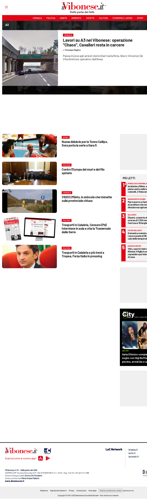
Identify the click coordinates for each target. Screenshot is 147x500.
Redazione (44, 491)
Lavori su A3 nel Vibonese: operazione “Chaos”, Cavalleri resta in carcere (98, 42)
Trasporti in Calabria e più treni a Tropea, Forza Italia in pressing (83, 254)
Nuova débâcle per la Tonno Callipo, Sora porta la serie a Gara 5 (85, 143)
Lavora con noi (128, 491)
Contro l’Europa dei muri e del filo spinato (83, 171)
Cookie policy (81, 491)
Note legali (92, 491)
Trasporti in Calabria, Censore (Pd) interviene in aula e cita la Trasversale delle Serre (86, 228)
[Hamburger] (3, 7)
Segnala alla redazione (58, 491)
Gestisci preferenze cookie (110, 490)
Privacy (71, 491)
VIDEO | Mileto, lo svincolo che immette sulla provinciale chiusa (87, 198)
